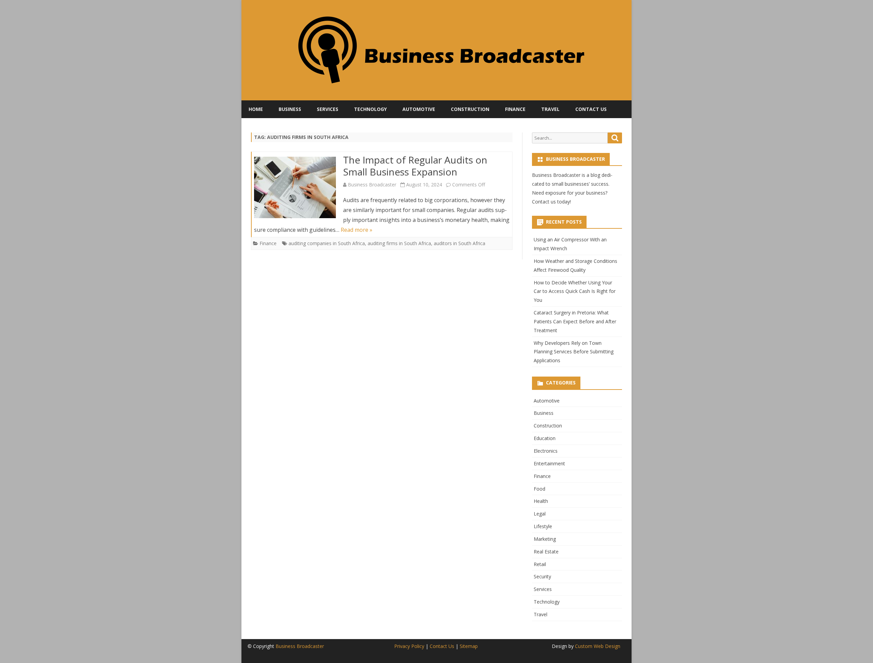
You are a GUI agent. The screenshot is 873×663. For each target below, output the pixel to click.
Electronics (546, 451)
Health (541, 501)
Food (539, 488)
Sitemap (469, 646)
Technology (370, 109)
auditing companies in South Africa (326, 243)
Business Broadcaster (372, 184)
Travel (550, 109)
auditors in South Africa (459, 243)
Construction (470, 109)
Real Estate (546, 551)
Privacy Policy (409, 646)
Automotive (418, 109)
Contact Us (591, 109)
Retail (540, 564)
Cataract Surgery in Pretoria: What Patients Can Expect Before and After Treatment (575, 321)
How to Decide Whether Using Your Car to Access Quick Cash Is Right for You (575, 291)
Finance (515, 109)
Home (256, 109)
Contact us (544, 201)
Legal (540, 513)
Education (545, 438)
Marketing (545, 539)
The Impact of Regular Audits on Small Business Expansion (415, 166)
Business (290, 109)
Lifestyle (543, 526)
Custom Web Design (597, 646)
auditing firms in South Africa (399, 243)
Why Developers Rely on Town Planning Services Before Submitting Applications (573, 352)
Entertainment (549, 463)
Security (542, 576)
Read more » (356, 230)
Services (327, 109)
